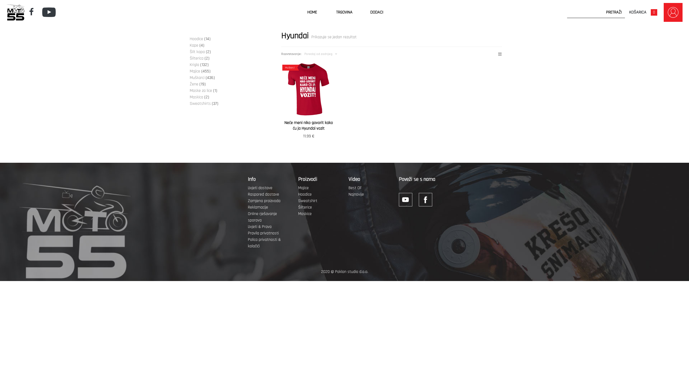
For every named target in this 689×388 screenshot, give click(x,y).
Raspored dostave (263, 194)
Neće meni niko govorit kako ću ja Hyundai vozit (308, 125)
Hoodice (305, 194)
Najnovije (356, 194)
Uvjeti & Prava (260, 227)
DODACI (376, 12)
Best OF (355, 188)
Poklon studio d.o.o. (351, 272)
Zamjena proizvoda (264, 201)
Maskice (305, 214)
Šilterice (305, 207)
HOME (312, 12)
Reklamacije (258, 207)
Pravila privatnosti (263, 233)
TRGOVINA (344, 12)
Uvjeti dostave (260, 188)
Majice (303, 188)
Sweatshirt (307, 201)
